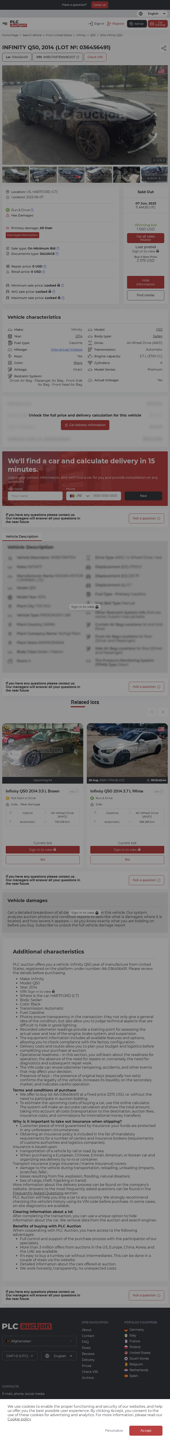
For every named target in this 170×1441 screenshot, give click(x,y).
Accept (146, 1430)
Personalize (114, 1430)
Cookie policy (19, 1419)
